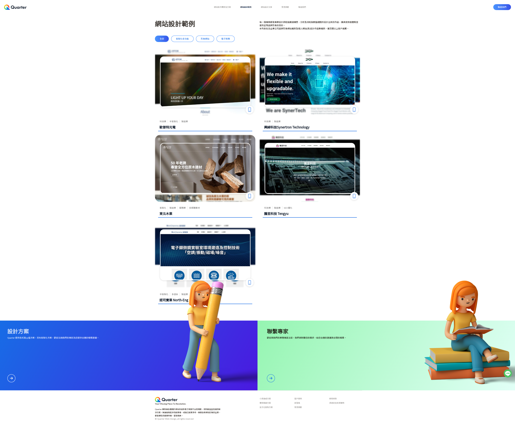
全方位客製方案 (266, 407)
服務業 (182, 208)
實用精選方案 (265, 403)
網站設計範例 (245, 7)
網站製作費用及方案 (222, 7)
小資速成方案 (265, 398)
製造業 (184, 121)
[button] (502, 7)
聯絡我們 (302, 7)
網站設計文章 (266, 7)
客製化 (163, 208)
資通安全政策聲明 (336, 403)
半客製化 (174, 121)
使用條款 (333, 398)
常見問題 (285, 7)
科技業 (163, 121)
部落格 (297, 403)
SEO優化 (288, 208)
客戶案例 (298, 398)
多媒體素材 (194, 208)
